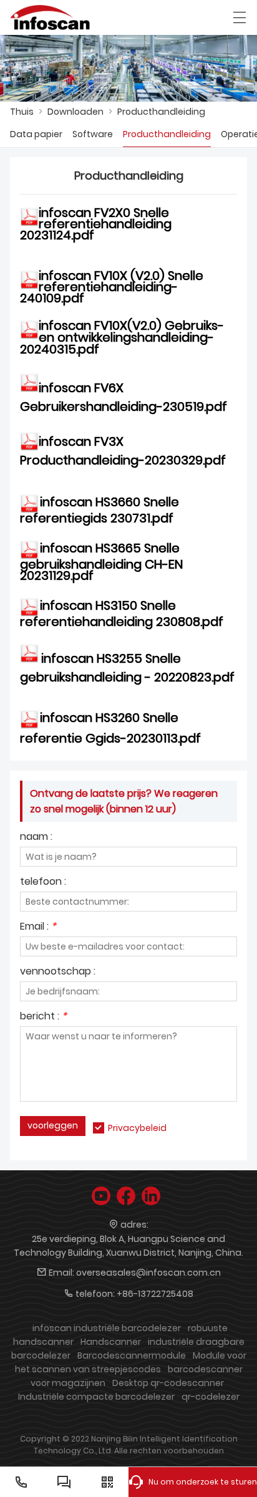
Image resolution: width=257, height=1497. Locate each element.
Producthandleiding (161, 111)
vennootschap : (57, 972)
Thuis (22, 111)
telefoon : (43, 882)
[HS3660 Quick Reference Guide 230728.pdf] (30, 503)
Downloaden (75, 111)
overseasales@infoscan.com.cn (148, 1272)
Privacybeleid (137, 1128)
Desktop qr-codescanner (168, 1383)
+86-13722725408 (155, 1294)
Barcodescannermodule (131, 1355)
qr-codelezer (211, 1396)
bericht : (43, 1017)
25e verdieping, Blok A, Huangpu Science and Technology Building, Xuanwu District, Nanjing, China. (128, 1246)
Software (92, 134)
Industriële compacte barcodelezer (96, 1396)
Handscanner (110, 1342)
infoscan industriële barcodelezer (106, 1328)
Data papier (36, 134)
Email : (38, 927)
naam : (36, 838)
